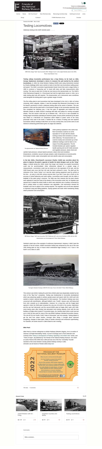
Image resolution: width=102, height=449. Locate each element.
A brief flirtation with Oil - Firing (25, 414)
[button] (83, 3)
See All (84, 396)
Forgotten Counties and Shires (49, 414)
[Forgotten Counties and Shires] (51, 405)
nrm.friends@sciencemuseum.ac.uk (76, 8)
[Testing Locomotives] (75, 405)
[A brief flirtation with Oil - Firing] (27, 405)
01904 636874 (81, 6)
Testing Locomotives (72, 413)
